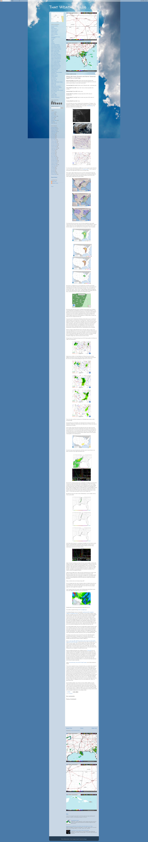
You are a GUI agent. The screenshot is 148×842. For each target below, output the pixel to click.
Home (81, 728)
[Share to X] (75, 692)
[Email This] (73, 692)
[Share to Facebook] (76, 692)
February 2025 (54, 141)
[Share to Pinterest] (77, 692)
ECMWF (52, 39)
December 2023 (54, 160)
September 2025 (54, 131)
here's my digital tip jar (82, 609)
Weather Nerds (54, 95)
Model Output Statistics (55, 44)
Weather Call (53, 83)
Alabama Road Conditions (56, 86)
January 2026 (53, 127)
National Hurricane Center (56, 65)
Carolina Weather (54, 76)
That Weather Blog (67, 7)
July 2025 (53, 134)
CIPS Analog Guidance (55, 68)
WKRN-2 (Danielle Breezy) (56, 58)
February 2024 (54, 157)
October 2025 (53, 130)
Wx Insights (53, 93)
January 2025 (53, 142)
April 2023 (53, 171)
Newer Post (69, 728)
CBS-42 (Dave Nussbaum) (56, 57)
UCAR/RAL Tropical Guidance (56, 72)
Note (67, 814)
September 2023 (54, 164)
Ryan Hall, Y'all (54, 79)
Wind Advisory (90, 105)
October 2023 (53, 163)
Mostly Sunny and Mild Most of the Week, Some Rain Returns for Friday (79, 826)
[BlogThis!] (74, 692)
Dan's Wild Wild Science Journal (57, 90)
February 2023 (54, 174)
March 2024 (53, 156)
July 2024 (53, 150)
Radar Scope (53, 84)
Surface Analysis (54, 32)
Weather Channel (54, 75)
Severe (52, 113)
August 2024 (53, 149)
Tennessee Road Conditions (56, 87)
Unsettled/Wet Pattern (75, 820)
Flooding (52, 117)
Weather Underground (55, 97)
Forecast (70, 693)
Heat (52, 121)
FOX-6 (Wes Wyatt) (54, 53)
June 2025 (53, 135)
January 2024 (53, 159)
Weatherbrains (54, 73)
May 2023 (53, 170)
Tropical (52, 114)
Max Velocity (53, 77)
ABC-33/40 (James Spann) (56, 55)
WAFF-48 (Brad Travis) (55, 51)
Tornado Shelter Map (55, 88)
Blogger (85, 839)
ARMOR (52, 27)
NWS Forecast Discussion (56, 66)
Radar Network (54, 28)
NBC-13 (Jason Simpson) (55, 54)
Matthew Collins (55, 183)
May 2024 (53, 153)
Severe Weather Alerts (55, 62)
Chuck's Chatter (54, 91)
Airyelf (78, 839)
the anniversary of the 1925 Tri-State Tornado (78, 662)
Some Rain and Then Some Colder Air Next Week (80, 830)
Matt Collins (54, 181)
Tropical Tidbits (54, 94)
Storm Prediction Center (55, 64)
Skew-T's (53, 35)
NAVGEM (53, 43)
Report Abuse (54, 177)
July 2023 (53, 167)
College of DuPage (54, 69)
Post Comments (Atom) (75, 730)
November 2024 (54, 145)
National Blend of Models (55, 46)
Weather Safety (54, 120)
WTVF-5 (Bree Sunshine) (55, 61)
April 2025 (53, 138)
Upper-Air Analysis (54, 34)
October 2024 (53, 146)
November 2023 (54, 161)
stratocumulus (85, 169)
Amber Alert (53, 123)
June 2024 (53, 152)
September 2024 (54, 148)
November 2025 (54, 128)
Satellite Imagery (54, 31)
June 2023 (53, 168)
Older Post (94, 728)
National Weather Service (55, 47)
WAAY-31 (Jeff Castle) (55, 50)
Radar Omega (53, 80)
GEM (52, 40)
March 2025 (53, 139)
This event (89, 650)
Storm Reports (53, 116)
